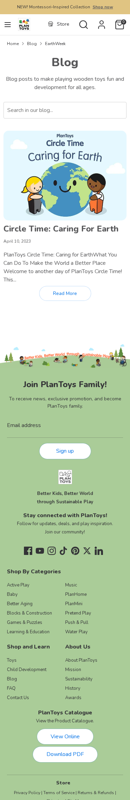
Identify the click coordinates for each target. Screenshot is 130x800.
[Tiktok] (63, 551)
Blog (32, 43)
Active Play (18, 585)
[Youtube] (40, 551)
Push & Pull (76, 622)
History (72, 688)
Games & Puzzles (24, 622)
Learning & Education (28, 632)
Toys (12, 660)
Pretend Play (78, 613)
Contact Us (18, 698)
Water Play (76, 632)
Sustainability (79, 679)
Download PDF (65, 754)
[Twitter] (87, 551)
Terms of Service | (60, 792)
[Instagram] (51, 551)
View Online (65, 736)
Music (71, 585)
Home (13, 43)
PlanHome (76, 594)
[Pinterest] (75, 551)
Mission (73, 670)
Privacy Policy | (28, 792)
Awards (73, 698)
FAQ (11, 688)
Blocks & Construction (29, 613)
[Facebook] (28, 551)
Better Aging (20, 604)
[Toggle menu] (8, 25)
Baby (12, 594)
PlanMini (74, 604)
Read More (65, 293)
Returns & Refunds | (97, 792)
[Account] (102, 22)
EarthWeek (55, 43)
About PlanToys (81, 660)
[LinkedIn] (99, 551)
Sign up (65, 451)
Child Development (26, 670)
